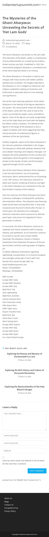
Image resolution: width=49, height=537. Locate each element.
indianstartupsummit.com (21, 5)
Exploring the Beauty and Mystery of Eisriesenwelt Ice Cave (24, 355)
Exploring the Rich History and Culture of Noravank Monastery (24, 371)
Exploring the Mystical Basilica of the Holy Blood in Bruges (24, 388)
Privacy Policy (10, 511)
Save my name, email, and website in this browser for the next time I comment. (24, 462)
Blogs (6, 501)
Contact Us (8, 505)
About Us (8, 498)
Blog (28, 43)
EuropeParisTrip (11, 508)
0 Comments (11, 46)
